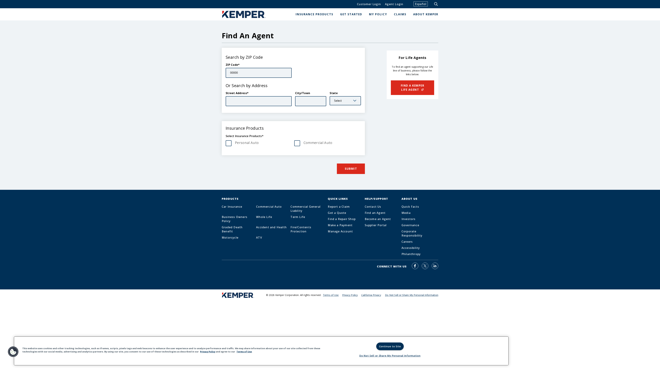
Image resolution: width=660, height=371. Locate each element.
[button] (13, 351)
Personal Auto (247, 142)
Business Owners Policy (234, 219)
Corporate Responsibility (412, 233)
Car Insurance (232, 207)
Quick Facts (410, 207)
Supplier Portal (376, 225)
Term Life (297, 217)
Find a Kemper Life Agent (412, 88)
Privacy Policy (350, 295)
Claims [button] (400, 14)
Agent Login (394, 4)
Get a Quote (337, 213)
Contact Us (373, 207)
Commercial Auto (318, 142)
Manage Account (340, 231)
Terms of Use (331, 295)
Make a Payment (340, 225)
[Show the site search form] (436, 4)
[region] (261, 351)
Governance (410, 225)
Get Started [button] (351, 14)
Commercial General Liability (305, 209)
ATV (259, 237)
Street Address (236, 93)
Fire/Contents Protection (300, 229)
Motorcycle (230, 237)
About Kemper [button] (425, 14)
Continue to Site (390, 346)
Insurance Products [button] (314, 14)
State (334, 93)
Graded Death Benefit (232, 229)
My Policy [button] (378, 14)
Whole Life (264, 217)
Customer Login (369, 4)
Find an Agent (375, 213)
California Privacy (371, 295)
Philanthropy (411, 254)
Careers (407, 242)
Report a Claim (339, 207)
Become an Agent (378, 219)
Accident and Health (271, 227)
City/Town (302, 93)
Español (420, 4)
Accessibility (411, 248)
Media (406, 213)
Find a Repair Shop (342, 219)
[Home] (244, 14)
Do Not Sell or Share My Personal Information (390, 355)
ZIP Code (232, 65)
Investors (409, 219)
